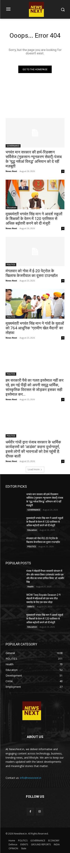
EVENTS (30, 606)
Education (11, 207)
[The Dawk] (31, 710)
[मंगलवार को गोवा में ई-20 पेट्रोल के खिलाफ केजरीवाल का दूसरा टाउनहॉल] (35, 251)
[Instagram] (39, 811)
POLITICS (11, 264)
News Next (11, 171)
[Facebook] (30, 811)
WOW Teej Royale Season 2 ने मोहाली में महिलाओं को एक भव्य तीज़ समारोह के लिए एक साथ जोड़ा (43, 598)
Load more (34, 469)
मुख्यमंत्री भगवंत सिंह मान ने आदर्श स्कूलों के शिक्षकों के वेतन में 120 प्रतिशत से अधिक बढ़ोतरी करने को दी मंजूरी (34, 219)
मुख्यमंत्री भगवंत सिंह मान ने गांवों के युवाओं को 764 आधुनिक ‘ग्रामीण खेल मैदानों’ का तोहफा (35, 328)
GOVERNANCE (13, 145)
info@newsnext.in (30, 778)
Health (30, 586)
